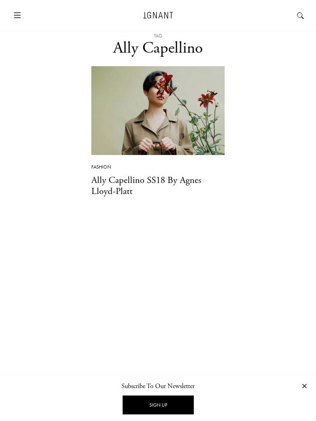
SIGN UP (158, 405)
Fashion (101, 167)
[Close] (304, 386)
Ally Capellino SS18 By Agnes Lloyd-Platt (146, 185)
